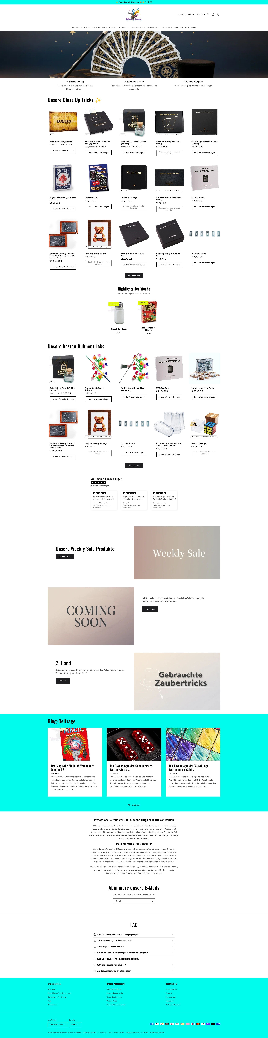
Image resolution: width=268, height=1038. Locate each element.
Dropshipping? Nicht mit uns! (59, 993)
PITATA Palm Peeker (198, 198)
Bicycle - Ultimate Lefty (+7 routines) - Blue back (63, 199)
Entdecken (150, 609)
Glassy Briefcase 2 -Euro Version (203, 388)
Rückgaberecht (172, 989)
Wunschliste (52, 1005)
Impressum (170, 1001)
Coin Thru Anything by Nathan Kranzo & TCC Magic (204, 143)
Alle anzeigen (134, 276)
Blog (49, 1001)
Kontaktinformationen (133, 1032)
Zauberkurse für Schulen (57, 997)
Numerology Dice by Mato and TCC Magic (168, 255)
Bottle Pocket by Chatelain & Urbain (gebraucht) (133, 143)
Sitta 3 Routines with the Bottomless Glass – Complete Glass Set (169, 445)
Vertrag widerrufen (173, 1005)
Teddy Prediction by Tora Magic (96, 254)
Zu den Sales (65, 557)
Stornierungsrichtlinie (157, 1032)
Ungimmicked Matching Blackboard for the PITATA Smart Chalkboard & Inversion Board (62, 256)
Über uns (51, 989)
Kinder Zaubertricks (114, 997)
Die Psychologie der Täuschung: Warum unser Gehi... (188, 767)
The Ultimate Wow (91, 198)
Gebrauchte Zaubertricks (116, 1005)
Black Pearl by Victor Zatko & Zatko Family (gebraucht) (98, 143)
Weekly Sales (112, 1001)
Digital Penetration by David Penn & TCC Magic (168, 199)
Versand (169, 993)
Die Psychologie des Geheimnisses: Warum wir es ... (131, 767)
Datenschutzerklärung (90, 1032)
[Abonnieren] (152, 901)
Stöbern (62, 681)
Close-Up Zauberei (114, 989)
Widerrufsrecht (119, 1032)
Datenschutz (171, 997)
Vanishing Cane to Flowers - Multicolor (94, 389)
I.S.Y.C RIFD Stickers (198, 254)
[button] (99, 27)
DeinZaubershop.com (60, 1032)
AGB (110, 1032)
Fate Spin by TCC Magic (129, 198)
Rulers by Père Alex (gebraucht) (61, 142)
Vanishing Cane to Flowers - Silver (132, 388)
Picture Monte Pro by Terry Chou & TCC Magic (168, 143)
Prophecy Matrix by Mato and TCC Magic (132, 255)
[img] (135, 482)
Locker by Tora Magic (198, 444)
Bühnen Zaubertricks (115, 993)
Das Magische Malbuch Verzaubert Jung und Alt (72, 767)
